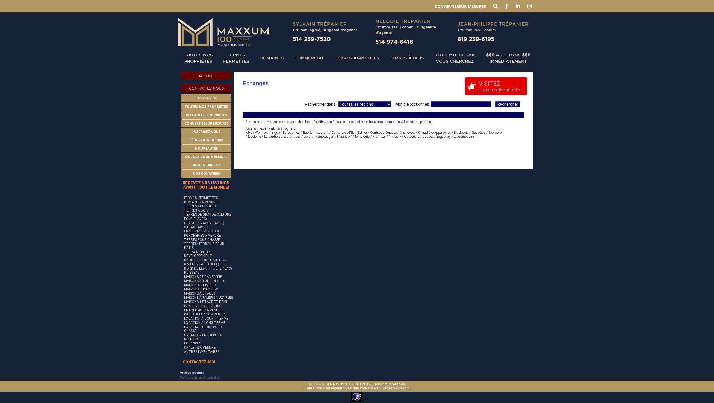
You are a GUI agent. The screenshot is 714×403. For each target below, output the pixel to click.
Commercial (309, 57)
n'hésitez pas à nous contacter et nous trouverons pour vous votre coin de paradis (371, 122)
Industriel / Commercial (205, 314)
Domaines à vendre (201, 202)
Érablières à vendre (202, 231)
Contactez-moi (199, 362)
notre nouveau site (499, 86)
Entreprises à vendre (203, 310)
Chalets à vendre (200, 347)
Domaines (272, 57)
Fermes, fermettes (201, 198)
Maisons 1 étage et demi (205, 302)
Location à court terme (206, 319)
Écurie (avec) (195, 219)
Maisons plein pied (200, 285)
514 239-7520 (312, 39)
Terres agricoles (200, 206)
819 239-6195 (476, 39)
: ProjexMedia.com (394, 388)
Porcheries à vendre (202, 235)
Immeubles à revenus (202, 306)
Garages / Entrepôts (203, 335)
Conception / (315, 388)
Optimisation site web (364, 388)
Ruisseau (192, 273)
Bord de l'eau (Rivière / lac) (208, 268)
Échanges (192, 343)
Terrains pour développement (198, 254)
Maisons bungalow (201, 289)
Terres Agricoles (357, 57)
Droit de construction (205, 260)
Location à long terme (204, 323)
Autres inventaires (201, 352)
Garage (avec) (196, 227)
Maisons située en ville (204, 281)
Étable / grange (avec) (204, 223)
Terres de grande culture (207, 215)
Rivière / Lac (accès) (201, 264)
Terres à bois (407, 57)
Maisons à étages (199, 293)
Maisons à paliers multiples (208, 298)
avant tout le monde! (206, 185)
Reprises (191, 339)
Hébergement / (336, 388)
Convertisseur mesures (460, 6)
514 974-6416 (394, 42)
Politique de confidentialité (199, 378)
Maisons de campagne (203, 277)
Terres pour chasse (202, 240)
